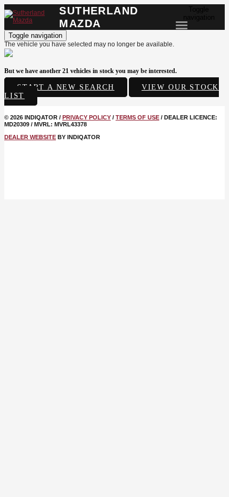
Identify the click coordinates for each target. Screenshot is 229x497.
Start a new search (65, 87)
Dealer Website (30, 137)
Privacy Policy (86, 117)
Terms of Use (137, 117)
